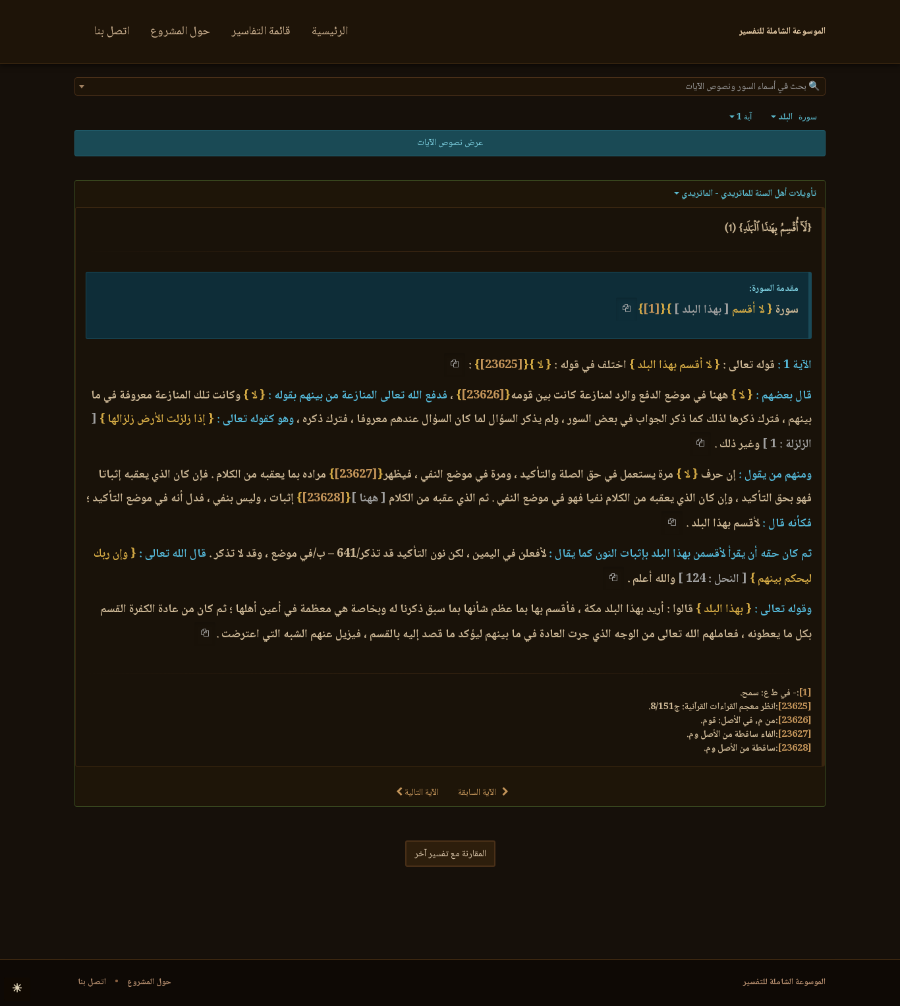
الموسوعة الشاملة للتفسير (784, 982)
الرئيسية (330, 32)
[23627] (356, 475)
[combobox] (450, 86)
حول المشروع (180, 32)
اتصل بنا (111, 32)
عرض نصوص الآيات (450, 143)
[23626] (483, 396)
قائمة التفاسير (261, 32)
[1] (651, 310)
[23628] (323, 499)
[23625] (501, 365)
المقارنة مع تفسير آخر (450, 854)
